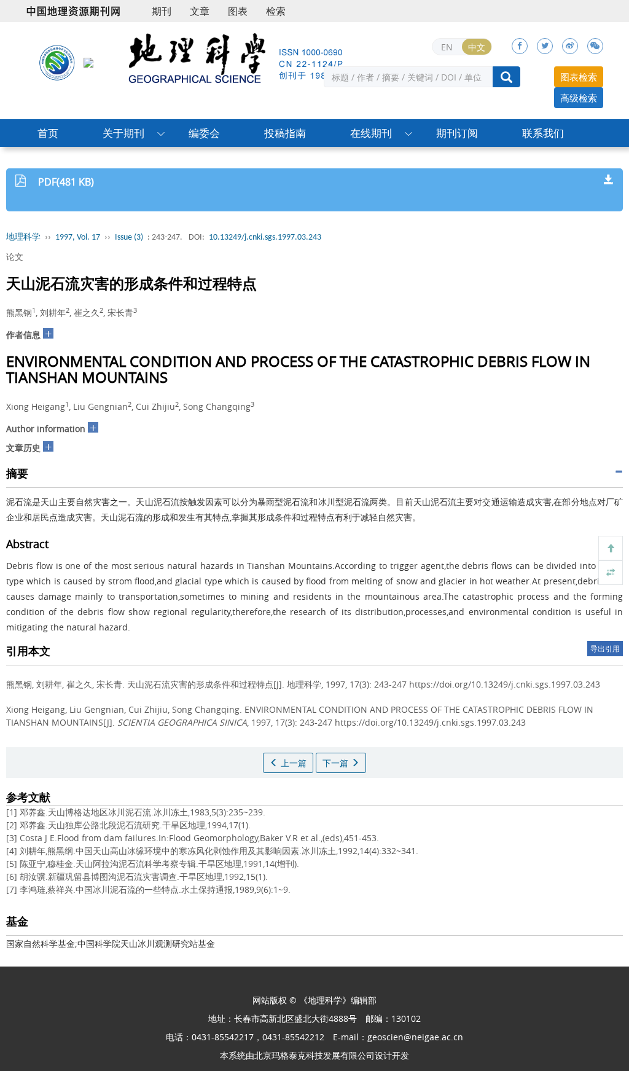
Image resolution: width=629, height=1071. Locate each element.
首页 (47, 133)
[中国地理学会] (88, 62)
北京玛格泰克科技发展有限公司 (314, 1055)
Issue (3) (129, 237)
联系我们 (543, 133)
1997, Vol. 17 (77, 237)
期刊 (161, 11)
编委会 (204, 133)
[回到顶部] (610, 548)
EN (447, 47)
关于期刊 (123, 133)
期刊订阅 (457, 133)
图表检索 (578, 77)
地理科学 (23, 237)
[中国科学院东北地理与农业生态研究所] (57, 62)
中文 (476, 47)
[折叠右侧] (610, 572)
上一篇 (292, 763)
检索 (276, 11)
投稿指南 (285, 133)
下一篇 (336, 763)
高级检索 (578, 98)
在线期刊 (371, 133)
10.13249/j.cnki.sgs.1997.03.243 (265, 237)
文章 (199, 11)
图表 (238, 11)
